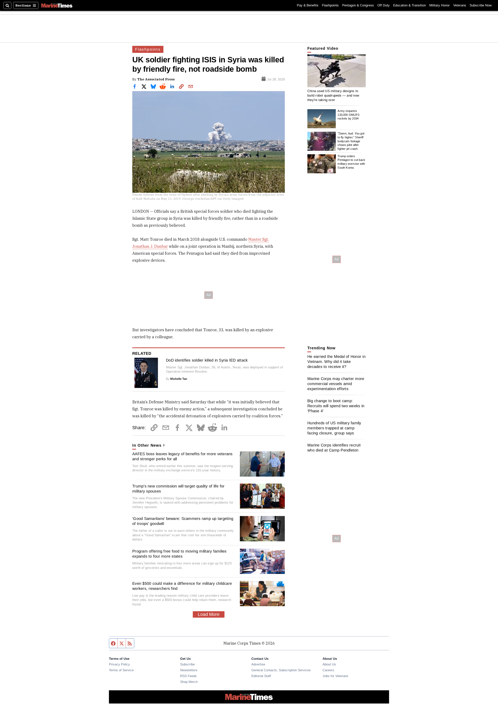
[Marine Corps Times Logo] (56, 5)
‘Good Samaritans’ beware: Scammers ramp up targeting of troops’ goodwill (182, 521)
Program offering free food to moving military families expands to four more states (179, 553)
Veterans (459, 5)
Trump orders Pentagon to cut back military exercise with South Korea (351, 161)
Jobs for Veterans (335, 676)
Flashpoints (330, 5)
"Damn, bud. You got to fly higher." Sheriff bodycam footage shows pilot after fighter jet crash (351, 141)
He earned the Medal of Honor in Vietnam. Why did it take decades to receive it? (336, 361)
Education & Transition (409, 5)
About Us (329, 664)
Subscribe (187, 664)
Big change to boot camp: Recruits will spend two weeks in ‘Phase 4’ (335, 406)
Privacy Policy (119, 664)
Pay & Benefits (307, 5)
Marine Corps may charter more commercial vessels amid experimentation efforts (335, 384)
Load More (208, 614)
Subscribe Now (481, 5)
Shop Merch (189, 682)
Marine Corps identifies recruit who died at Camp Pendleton (334, 447)
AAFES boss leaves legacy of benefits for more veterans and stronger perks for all (182, 456)
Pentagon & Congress (358, 5)
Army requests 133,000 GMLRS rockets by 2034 (348, 114)
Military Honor (439, 5)
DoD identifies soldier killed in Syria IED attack (207, 360)
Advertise (258, 664)
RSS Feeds (188, 676)
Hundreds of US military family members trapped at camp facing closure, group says (334, 428)
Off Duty (383, 5)
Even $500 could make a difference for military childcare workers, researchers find (182, 586)
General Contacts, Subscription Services (281, 670)
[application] (336, 70)
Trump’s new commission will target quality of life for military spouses (178, 488)
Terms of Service (121, 670)
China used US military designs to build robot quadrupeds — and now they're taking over (333, 95)
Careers (328, 670)
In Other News (146, 445)
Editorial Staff (261, 676)
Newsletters (188, 670)
